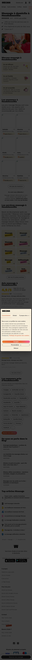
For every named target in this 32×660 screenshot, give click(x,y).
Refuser (16, 348)
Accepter (16, 341)
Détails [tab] (15, 315)
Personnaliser (15, 345)
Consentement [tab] (6, 315)
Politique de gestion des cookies (19, 335)
